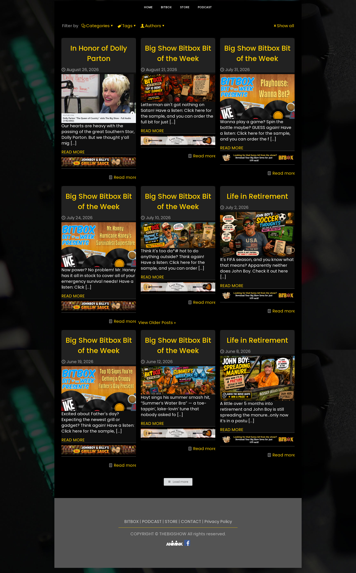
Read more (125, 177)
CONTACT (191, 521)
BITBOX (131, 521)
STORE (171, 521)
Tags (127, 26)
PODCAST (152, 521)
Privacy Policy (218, 521)
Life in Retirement (257, 196)
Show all (285, 26)
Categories (98, 26)
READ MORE (73, 152)
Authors (153, 26)
